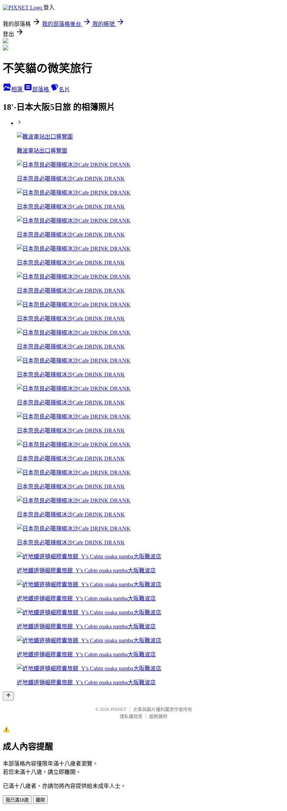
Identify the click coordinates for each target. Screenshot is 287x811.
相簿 (17, 89)
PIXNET (118, 709)
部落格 (41, 89)
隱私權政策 (131, 716)
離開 (40, 800)
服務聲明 (158, 716)
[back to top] (8, 696)
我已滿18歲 (17, 800)
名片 (64, 89)
